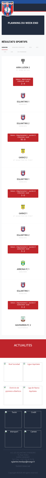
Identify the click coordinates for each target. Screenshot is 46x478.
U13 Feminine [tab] (21, 52)
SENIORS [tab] (5, 47)
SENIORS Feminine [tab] (18, 47)
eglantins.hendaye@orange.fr (23, 461)
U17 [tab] (37, 47)
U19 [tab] (30, 47)
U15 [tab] (5, 52)
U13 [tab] (12, 52)
